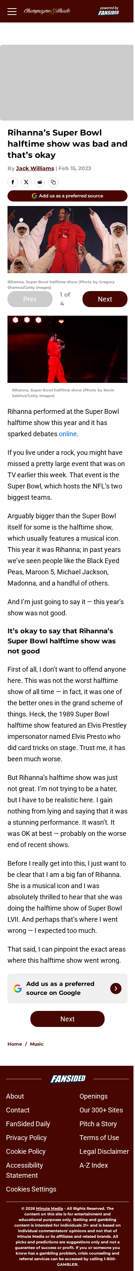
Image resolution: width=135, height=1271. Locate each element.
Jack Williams (35, 168)
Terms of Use (99, 1138)
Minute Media (49, 1208)
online (68, 434)
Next (105, 299)
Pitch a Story (98, 1124)
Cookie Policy (26, 1151)
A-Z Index (94, 1165)
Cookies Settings (31, 1189)
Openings (94, 1096)
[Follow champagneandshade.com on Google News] (116, 988)
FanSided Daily (28, 1124)
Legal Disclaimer (104, 1151)
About (15, 1096)
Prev (30, 299)
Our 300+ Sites (101, 1110)
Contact (18, 1110)
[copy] (53, 182)
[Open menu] (12, 11)
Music (37, 1044)
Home (15, 1044)
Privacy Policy (26, 1138)
